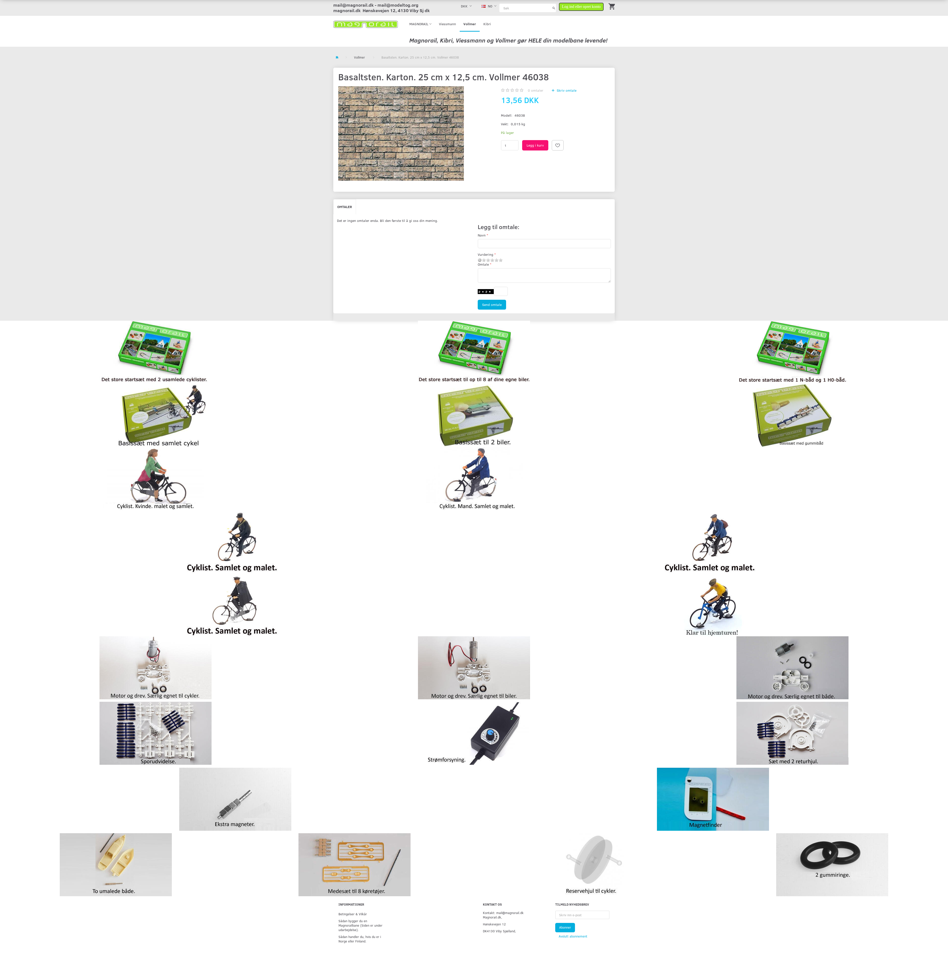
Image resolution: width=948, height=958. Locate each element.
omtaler (535, 90)
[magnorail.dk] (365, 23)
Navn (482, 235)
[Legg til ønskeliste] (558, 145)
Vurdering (485, 254)
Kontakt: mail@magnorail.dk (503, 913)
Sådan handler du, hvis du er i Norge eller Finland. (359, 939)
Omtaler (344, 206)
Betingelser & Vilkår (352, 914)
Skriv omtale (566, 90)
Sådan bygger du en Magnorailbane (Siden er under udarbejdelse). (360, 925)
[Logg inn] (581, 6)
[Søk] (554, 7)
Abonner (565, 927)
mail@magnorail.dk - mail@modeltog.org (375, 5)
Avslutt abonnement (573, 936)
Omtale (483, 264)
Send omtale (492, 304)
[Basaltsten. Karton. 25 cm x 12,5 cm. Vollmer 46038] (401, 133)
